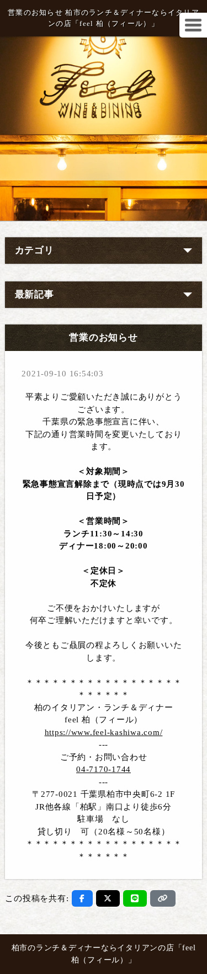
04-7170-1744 (103, 769)
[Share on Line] (135, 898)
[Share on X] (108, 898)
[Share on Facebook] (82, 898)
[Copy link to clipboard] (163, 898)
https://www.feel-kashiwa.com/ (104, 732)
